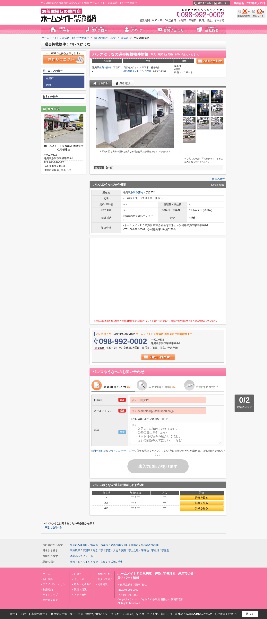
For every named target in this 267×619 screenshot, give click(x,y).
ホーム (46, 573)
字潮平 (86, 550)
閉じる (250, 613)
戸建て (78, 573)
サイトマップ (50, 594)
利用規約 (98, 450)
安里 (95, 561)
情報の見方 (218, 179)
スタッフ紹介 (105, 579)
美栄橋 (112, 561)
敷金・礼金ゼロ (83, 584)
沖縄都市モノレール (133, 70)
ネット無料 (80, 594)
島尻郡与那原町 (150, 544)
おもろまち (84, 561)
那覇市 (94, 544)
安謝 (123, 550)
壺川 (120, 561)
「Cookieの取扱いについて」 (198, 614)
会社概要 (48, 579)
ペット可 (79, 579)
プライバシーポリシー (121, 450)
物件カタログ (50, 599)
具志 (115, 550)
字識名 (165, 550)
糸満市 (102, 67)
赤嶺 (148, 70)
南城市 (135, 544)
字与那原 (105, 550)
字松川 (155, 550)
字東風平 (75, 550)
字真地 (145, 550)
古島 (103, 561)
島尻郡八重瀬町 (79, 544)
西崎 (108, 67)
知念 (95, 550)
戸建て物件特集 (53, 527)
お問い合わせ (105, 573)
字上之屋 (133, 550)
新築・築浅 (80, 589)
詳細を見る (201, 497)
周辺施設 (103, 584)
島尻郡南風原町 (119, 544)
